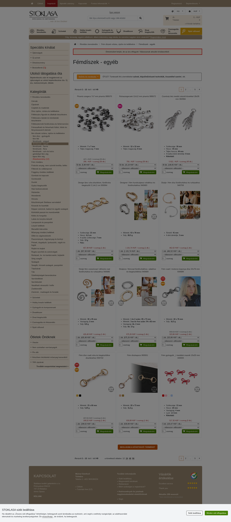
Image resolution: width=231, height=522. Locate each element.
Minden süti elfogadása (216, 513)
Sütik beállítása (194, 513)
